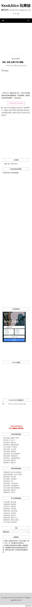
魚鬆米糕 (26, 110)
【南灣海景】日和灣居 (9, 509)
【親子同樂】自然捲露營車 (11, 486)
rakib (19, 600)
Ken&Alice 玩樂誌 (16, 5)
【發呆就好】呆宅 (8, 481)
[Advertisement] (16, 38)
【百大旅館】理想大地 (9, 460)
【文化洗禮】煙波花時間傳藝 (11, 488)
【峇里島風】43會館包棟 (10, 483)
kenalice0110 (21, 65)
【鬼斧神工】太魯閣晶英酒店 (11, 458)
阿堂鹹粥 (12, 107)
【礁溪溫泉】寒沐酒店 (9, 477)
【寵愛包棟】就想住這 (9, 490)
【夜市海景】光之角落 (9, 449)
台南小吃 (6, 107)
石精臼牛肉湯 (16, 112)
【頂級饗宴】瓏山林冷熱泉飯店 (12, 472)
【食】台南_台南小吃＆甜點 (12, 62)
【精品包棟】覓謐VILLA (10, 517)
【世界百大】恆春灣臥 (9, 506)
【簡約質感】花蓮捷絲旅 (10, 456)
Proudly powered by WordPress (12, 597)
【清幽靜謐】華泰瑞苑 (9, 504)
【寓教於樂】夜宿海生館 (10, 511)
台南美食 (17, 58)
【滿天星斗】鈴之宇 (9, 440)
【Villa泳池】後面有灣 (10, 522)
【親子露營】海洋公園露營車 (11, 454)
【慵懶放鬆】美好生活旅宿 (11, 520)
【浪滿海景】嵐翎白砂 (9, 515)
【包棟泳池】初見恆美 (9, 513)
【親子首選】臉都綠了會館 (11, 438)
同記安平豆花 (25, 112)
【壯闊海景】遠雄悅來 (9, 451)
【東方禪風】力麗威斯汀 (10, 479)
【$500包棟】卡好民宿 (10, 447)
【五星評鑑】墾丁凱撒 (9, 502)
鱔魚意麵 (20, 110)
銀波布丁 (4, 115)
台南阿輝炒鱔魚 (6, 112)
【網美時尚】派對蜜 (9, 492)
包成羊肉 (19, 107)
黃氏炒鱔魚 (12, 110)
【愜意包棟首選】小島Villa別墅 (12, 474)
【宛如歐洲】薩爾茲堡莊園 (11, 445)
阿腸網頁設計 (28, 606)
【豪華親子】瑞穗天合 (9, 462)
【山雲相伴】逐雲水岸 (9, 442)
